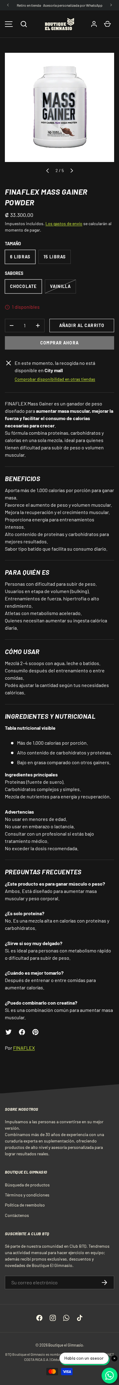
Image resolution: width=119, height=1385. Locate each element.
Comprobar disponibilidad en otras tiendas (55, 379)
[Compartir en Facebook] (22, 1032)
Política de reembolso (25, 1204)
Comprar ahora (59, 342)
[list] (59, 107)
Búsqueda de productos (27, 1184)
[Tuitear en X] (8, 1032)
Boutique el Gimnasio (65, 1345)
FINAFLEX (24, 1048)
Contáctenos (17, 1215)
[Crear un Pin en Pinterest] (35, 1032)
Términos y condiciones (27, 1194)
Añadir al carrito (81, 325)
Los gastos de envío (63, 223)
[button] (24, 24)
